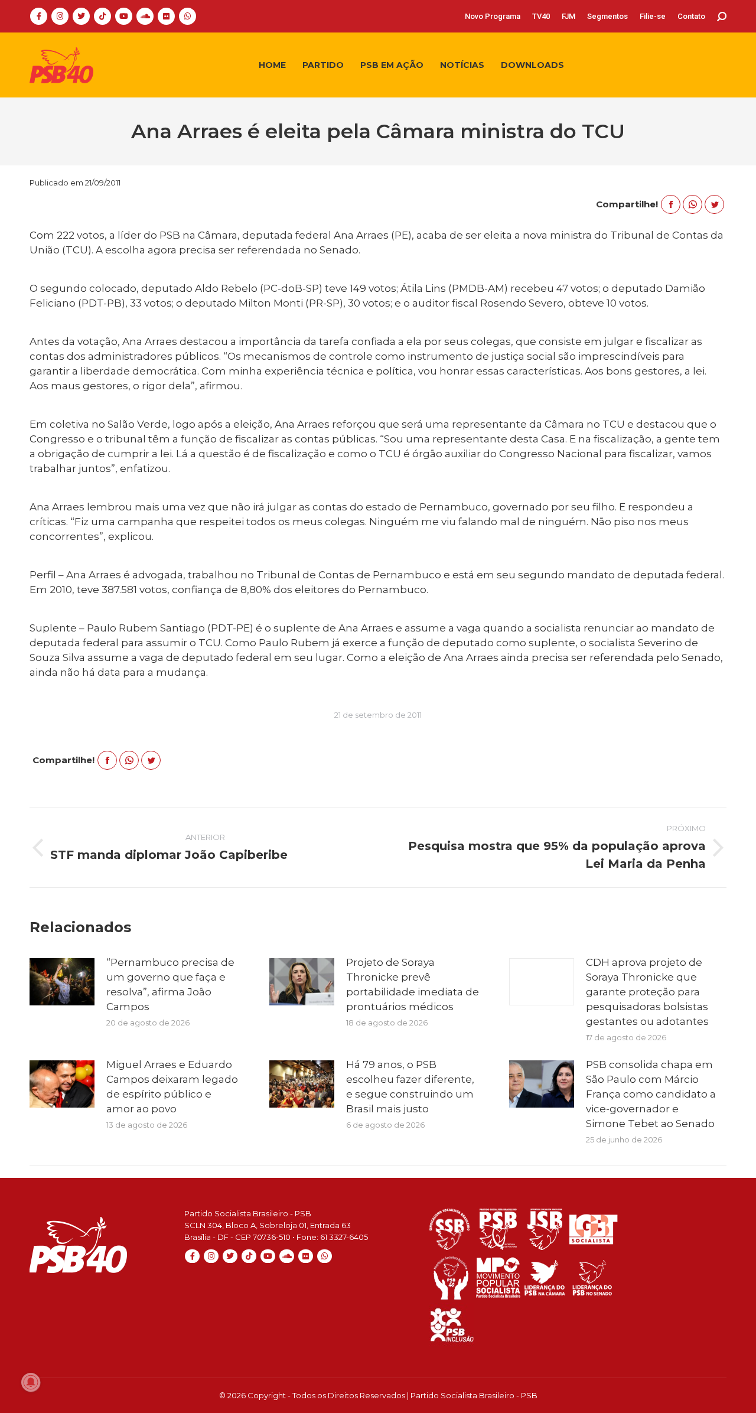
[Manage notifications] (30, 1382)
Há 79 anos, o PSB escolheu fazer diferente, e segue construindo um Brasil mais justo (410, 1087)
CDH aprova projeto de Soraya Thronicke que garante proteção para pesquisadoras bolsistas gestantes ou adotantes (647, 991)
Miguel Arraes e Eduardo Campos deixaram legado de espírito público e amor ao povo (172, 1087)
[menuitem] (492, 16)
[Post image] (62, 981)
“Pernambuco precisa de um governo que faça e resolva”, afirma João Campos (170, 984)
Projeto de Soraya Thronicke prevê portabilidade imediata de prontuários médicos (412, 984)
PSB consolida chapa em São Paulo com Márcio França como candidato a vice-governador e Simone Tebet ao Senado (651, 1094)
